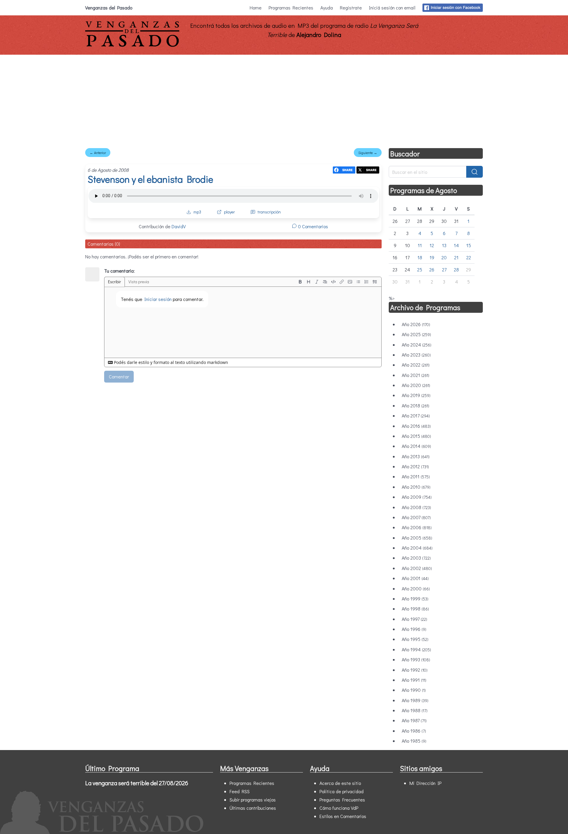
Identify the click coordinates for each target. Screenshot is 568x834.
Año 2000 (416, 588)
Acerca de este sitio (340, 783)
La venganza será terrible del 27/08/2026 (136, 783)
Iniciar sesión (158, 299)
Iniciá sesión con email (392, 7)
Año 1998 (415, 608)
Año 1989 (415, 700)
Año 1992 (414, 670)
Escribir (114, 281)
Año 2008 (416, 507)
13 (444, 245)
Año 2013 (416, 456)
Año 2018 (415, 405)
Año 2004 (417, 548)
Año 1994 (416, 649)
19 (432, 257)
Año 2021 (415, 375)
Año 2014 (416, 446)
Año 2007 (416, 517)
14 (456, 245)
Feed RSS (240, 791)
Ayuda (326, 7)
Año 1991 (414, 680)
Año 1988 (414, 710)
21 (456, 257)
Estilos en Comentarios (343, 816)
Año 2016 (416, 426)
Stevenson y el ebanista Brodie (150, 179)
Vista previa (138, 281)
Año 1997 (414, 619)
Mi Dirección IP (425, 783)
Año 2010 (416, 487)
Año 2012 (415, 466)
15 (468, 245)
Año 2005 (417, 538)
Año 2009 (417, 497)
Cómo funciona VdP (339, 808)
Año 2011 (416, 476)
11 (420, 245)
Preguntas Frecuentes (342, 799)
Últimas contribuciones (253, 808)
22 (468, 257)
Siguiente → (367, 152)
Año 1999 (415, 598)
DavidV (179, 226)
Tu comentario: (119, 271)
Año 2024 (416, 344)
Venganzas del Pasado (108, 7)
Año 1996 (414, 629)
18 (419, 257)
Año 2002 (417, 568)
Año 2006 (417, 527)
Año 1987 (414, 720)
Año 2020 (416, 385)
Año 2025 (416, 334)
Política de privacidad (342, 791)
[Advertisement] (284, 99)
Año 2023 (416, 355)
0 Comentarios (312, 226)
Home (256, 7)
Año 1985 (414, 741)
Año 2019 (416, 395)
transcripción (269, 212)
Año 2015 (416, 436)
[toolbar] (337, 281)
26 (431, 269)
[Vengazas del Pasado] (132, 45)
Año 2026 (416, 324)
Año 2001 (415, 578)
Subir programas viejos (253, 799)
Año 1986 (414, 731)
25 (419, 269)
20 (444, 257)
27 (444, 269)
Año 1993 (416, 659)
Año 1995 (415, 639)
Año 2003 (416, 558)
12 (432, 245)
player (229, 212)
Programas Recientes (291, 7)
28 (456, 269)
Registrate (351, 7)
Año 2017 (416, 415)
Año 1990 (414, 690)
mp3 (197, 212)
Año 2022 (416, 365)
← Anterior (98, 152)
